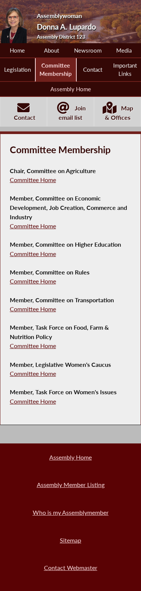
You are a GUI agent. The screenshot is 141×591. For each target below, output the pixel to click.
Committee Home (33, 179)
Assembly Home (70, 89)
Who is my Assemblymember (71, 512)
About (51, 50)
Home (17, 50)
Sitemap (70, 540)
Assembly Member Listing (71, 484)
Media (124, 50)
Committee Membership (55, 69)
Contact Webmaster (70, 567)
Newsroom (88, 50)
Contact (92, 69)
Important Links (125, 69)
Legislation (17, 69)
